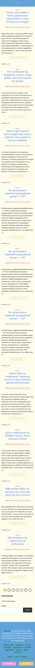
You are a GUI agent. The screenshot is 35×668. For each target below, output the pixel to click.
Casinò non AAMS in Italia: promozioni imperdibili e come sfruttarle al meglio (17, 17)
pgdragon (7, 647)
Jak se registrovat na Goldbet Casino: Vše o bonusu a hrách (17, 436)
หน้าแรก (10, 657)
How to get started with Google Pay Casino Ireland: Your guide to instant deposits (17, 135)
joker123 (17, 652)
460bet (26, 650)
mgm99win (19, 645)
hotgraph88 (16, 647)
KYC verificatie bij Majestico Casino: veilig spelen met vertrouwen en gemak (17, 76)
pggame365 (9, 650)
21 (26, 590)
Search (3, 606)
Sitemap (24, 657)
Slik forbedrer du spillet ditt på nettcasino (18, 541)
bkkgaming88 (8, 645)
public (17, 10)
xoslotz (28, 645)
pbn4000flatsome (25, 27)
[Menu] (2, 3)
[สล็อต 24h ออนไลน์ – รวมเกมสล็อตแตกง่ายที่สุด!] (17, 3)
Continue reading (18, 57)
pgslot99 (19, 650)
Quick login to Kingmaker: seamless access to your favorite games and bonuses (17, 378)
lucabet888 (26, 647)
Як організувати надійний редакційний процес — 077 (17, 193)
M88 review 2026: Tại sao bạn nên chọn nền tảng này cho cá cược (17, 492)
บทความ (17, 657)
